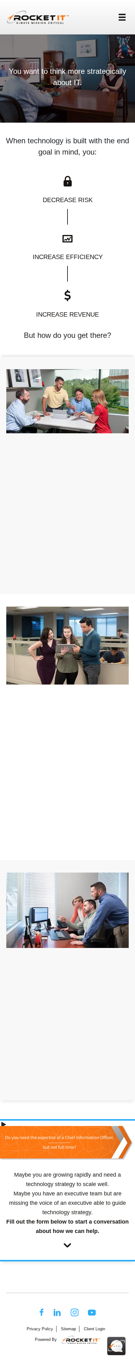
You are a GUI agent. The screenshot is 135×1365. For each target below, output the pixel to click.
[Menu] (122, 17)
